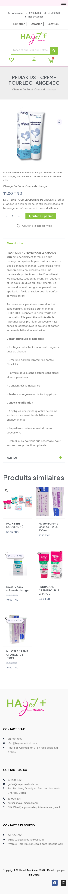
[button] (59, 122)
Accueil (7, 172)
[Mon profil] (34, 59)
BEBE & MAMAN (22, 172)
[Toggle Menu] (63, 3)
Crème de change (45, 89)
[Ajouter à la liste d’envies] (7, 491)
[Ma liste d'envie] (11, 59)
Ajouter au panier (41, 216)
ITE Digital (34, 874)
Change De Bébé (22, 89)
